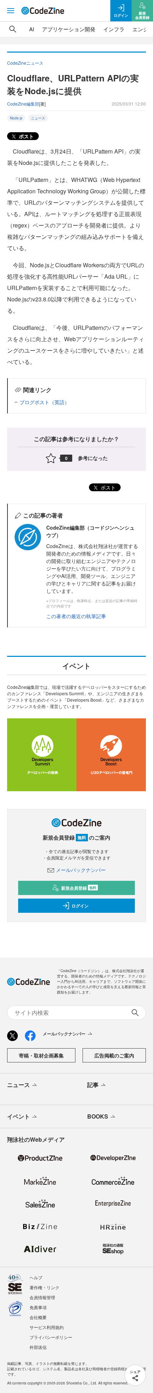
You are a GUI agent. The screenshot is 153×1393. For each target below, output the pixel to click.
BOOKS (97, 1116)
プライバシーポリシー (51, 1337)
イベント (18, 1116)
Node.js (16, 118)
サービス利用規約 (47, 1327)
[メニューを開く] (10, 10)
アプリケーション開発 (68, 29)
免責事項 (38, 1307)
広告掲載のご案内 (114, 1055)
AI (31, 29)
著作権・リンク (44, 1287)
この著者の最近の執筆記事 (76, 616)
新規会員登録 (78, 888)
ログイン (80, 905)
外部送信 (38, 1347)
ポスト (25, 136)
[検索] (13, 29)
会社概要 (38, 1317)
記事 (93, 1085)
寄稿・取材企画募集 (41, 1055)
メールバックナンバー (81, 869)
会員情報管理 (42, 1297)
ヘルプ (36, 1277)
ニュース (38, 118)
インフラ (114, 29)
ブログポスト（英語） (44, 402)
